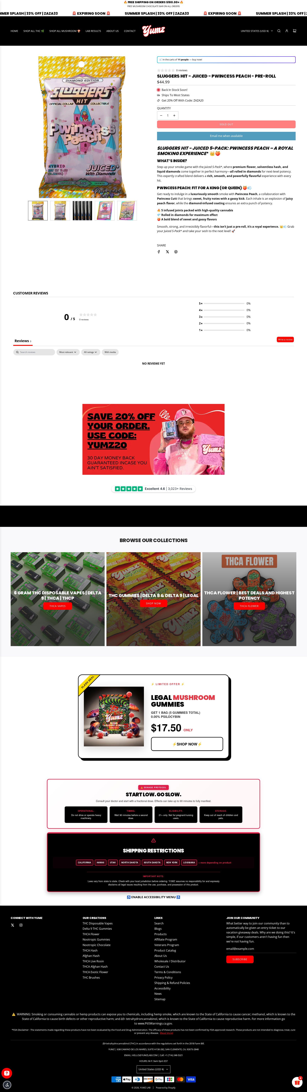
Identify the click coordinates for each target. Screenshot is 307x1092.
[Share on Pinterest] (176, 252)
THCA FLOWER (249, 606)
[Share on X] (167, 252)
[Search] (279, 31)
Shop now (153, 603)
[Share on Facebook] (159, 252)
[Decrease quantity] (161, 115)
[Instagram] (21, 925)
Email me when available (226, 136)
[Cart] (294, 31)
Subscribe (240, 959)
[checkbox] (110, 352)
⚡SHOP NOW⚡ (187, 744)
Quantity (164, 108)
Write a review (285, 339)
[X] (12, 925)
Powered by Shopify (165, 1087)
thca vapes (58, 606)
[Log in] (287, 31)
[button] (16, 127)
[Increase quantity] (174, 115)
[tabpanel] (153, 375)
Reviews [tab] (23, 340)
